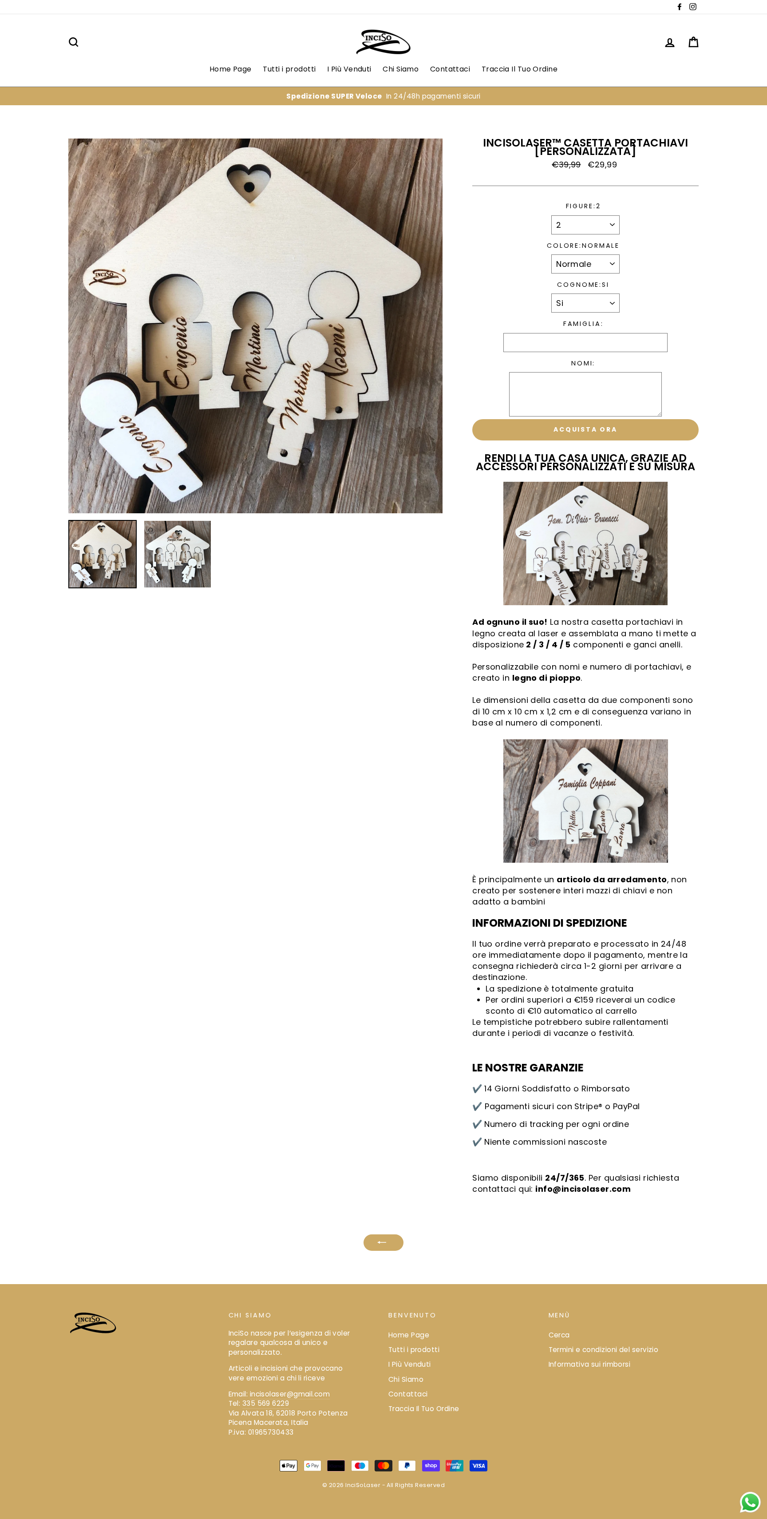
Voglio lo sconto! (383, 830)
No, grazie (383, 861)
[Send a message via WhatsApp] (750, 1502)
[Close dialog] (472, 646)
